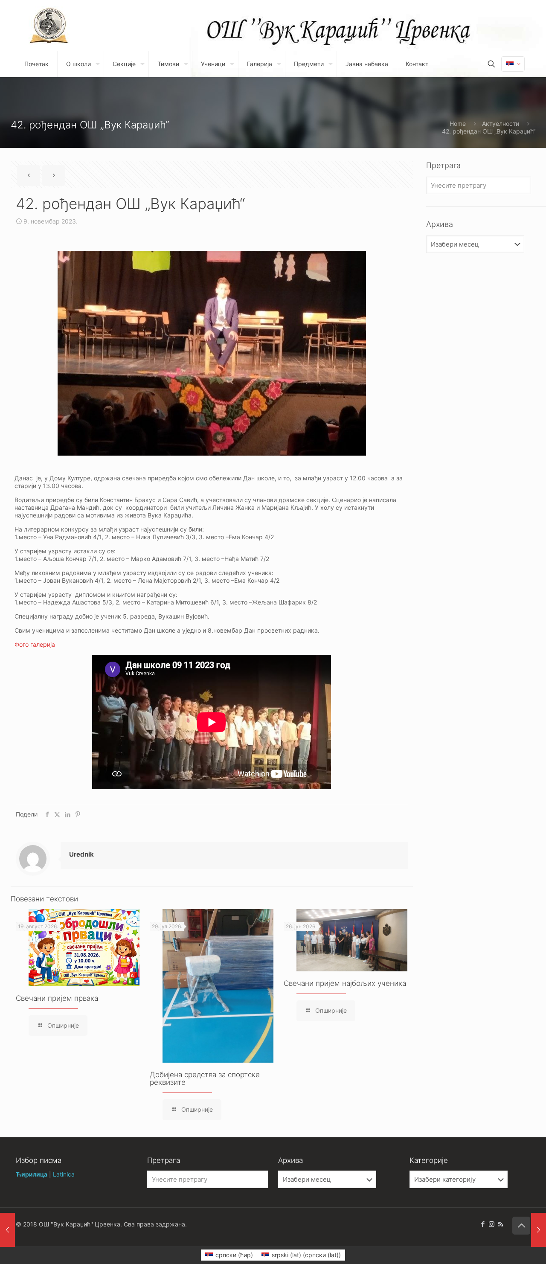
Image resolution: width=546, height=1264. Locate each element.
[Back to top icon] (521, 1226)
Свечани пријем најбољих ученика (345, 983)
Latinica (64, 1174)
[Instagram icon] (491, 1224)
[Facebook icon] (482, 1224)
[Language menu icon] (513, 64)
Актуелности (500, 123)
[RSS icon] (500, 1224)
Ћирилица (31, 1174)
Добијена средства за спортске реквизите (205, 1078)
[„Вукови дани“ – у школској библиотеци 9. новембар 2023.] (538, 1230)
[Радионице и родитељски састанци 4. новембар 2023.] (7, 1230)
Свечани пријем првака (57, 998)
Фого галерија (35, 644)
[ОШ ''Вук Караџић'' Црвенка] (49, 25)
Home (458, 123)
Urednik (81, 854)
